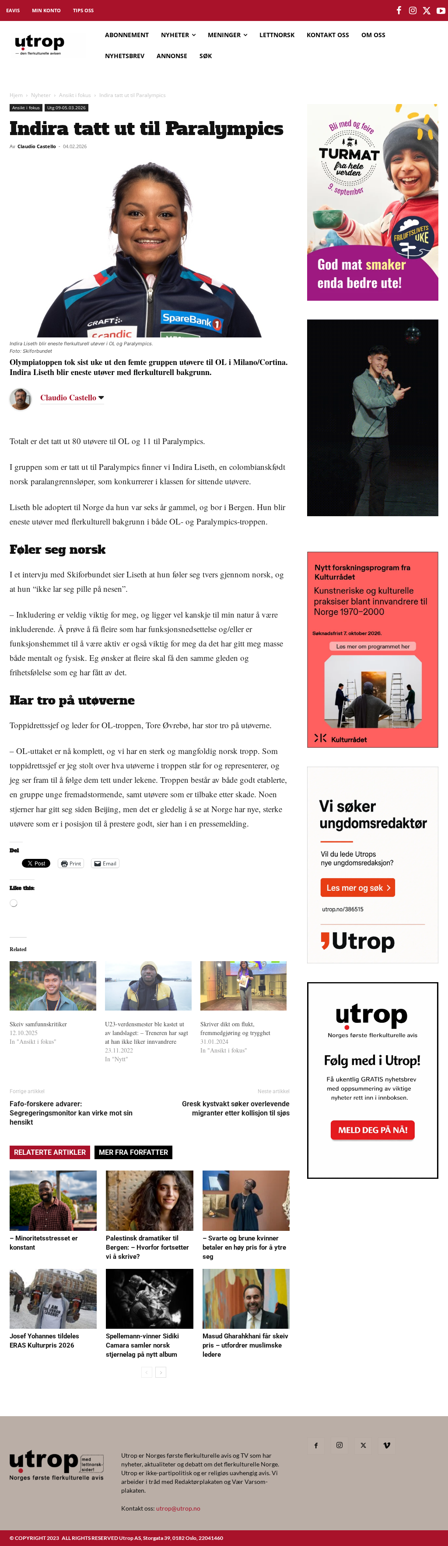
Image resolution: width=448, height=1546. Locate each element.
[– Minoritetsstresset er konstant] (53, 1200)
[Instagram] (339, 1445)
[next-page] (160, 1372)
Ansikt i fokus (75, 95)
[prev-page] (146, 1372)
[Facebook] (316, 1446)
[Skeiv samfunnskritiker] (53, 986)
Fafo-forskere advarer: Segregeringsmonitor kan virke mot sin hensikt (71, 1113)
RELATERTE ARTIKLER (50, 1152)
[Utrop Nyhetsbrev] (372, 1176)
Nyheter (41, 95)
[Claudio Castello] (27, 399)
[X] (363, 1446)
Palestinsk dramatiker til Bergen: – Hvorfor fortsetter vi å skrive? (147, 1247)
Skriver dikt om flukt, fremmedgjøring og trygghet (235, 1028)
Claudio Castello (37, 146)
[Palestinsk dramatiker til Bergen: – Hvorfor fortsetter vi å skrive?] (149, 1200)
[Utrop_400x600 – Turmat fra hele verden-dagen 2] (372, 297)
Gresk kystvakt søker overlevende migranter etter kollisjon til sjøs (236, 1108)
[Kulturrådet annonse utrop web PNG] (372, 745)
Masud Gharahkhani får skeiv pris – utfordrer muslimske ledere (245, 1345)
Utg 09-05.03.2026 (66, 107)
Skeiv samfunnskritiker (38, 1024)
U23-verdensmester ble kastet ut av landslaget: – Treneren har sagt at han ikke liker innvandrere (146, 1033)
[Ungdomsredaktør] (372, 960)
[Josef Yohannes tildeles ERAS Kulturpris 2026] (53, 1299)
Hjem (16, 95)
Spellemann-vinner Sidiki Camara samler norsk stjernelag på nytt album (142, 1345)
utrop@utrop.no (178, 1508)
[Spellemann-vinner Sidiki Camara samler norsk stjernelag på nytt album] (149, 1299)
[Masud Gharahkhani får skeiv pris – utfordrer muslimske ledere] (246, 1299)
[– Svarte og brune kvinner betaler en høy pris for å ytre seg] (246, 1200)
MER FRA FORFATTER (133, 1152)
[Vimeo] (387, 1446)
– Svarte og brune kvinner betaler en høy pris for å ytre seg (244, 1247)
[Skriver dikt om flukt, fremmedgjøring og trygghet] (243, 986)
